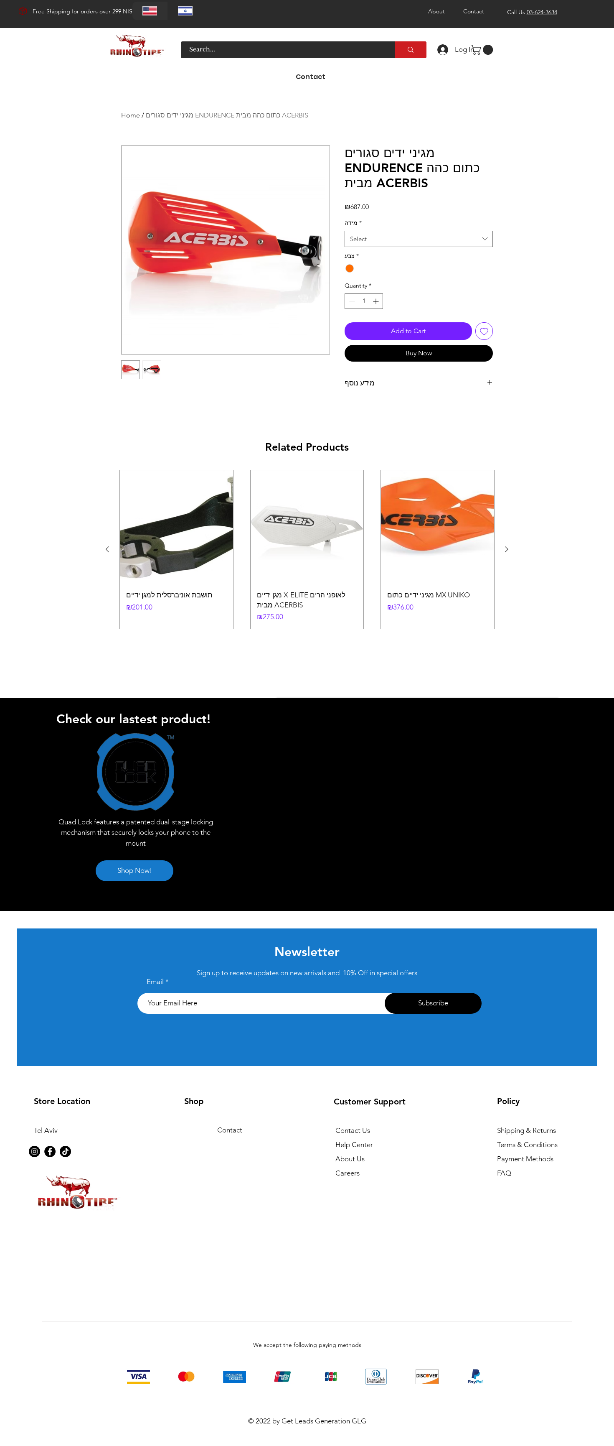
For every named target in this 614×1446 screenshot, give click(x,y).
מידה (353, 223)
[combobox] (419, 239)
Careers (347, 1173)
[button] (483, 50)
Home (130, 115)
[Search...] (410, 49)
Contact (229, 1130)
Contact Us (352, 1130)
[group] (307, 549)
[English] (149, 11)
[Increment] (376, 301)
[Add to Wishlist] (484, 331)
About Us (350, 1159)
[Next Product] (507, 549)
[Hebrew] (185, 11)
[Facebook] (50, 1151)
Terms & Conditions (527, 1144)
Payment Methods (526, 1159)
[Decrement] (351, 301)
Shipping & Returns (526, 1130)
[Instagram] (34, 1151)
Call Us (532, 12)
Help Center (354, 1144)
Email (155, 981)
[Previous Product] (107, 549)
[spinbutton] (363, 301)
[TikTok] (65, 1151)
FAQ (504, 1173)
